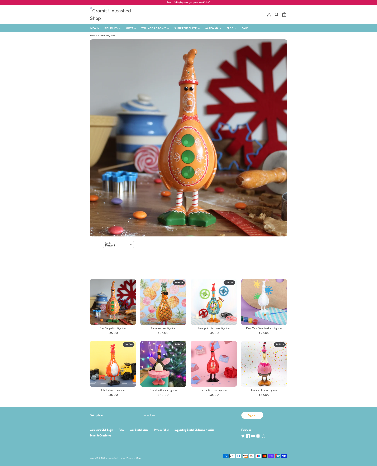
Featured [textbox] (110, 245)
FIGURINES (111, 28)
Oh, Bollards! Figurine (113, 390)
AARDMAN (212, 28)
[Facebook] (248, 436)
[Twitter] (243, 436)
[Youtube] (253, 436)
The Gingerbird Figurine (113, 328)
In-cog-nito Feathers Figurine (214, 328)
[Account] (269, 14)
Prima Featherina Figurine (163, 390)
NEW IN (94, 28)
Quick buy (113, 320)
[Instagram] (258, 436)
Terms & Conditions (100, 435)
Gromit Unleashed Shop (116, 457)
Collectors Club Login (101, 430)
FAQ (121, 430)
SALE (245, 28)
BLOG (230, 28)
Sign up (252, 415)
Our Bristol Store (139, 430)
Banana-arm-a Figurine (163, 328)
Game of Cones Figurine (264, 390)
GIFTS (130, 28)
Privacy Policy (161, 430)
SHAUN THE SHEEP (185, 28)
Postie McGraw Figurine (214, 390)
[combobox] (118, 244)
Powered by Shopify (135, 457)
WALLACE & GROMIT (153, 28)
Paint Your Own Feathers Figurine (264, 328)
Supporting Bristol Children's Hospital (195, 430)
